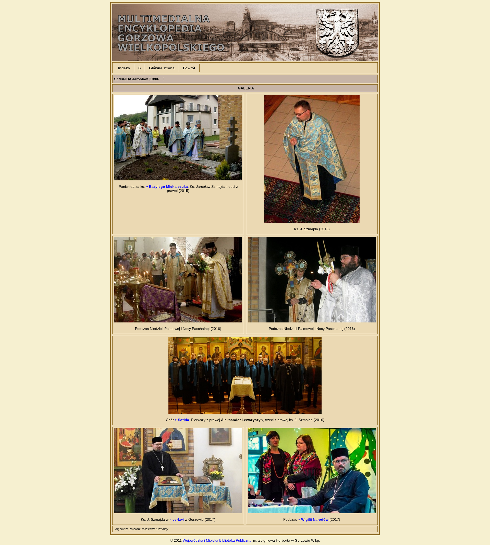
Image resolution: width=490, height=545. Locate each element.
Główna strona (162, 68)
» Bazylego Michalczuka (167, 186)
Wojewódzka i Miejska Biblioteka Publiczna (217, 540)
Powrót (189, 68)
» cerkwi (176, 519)
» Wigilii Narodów (313, 519)
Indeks (124, 68)
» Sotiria (182, 420)
